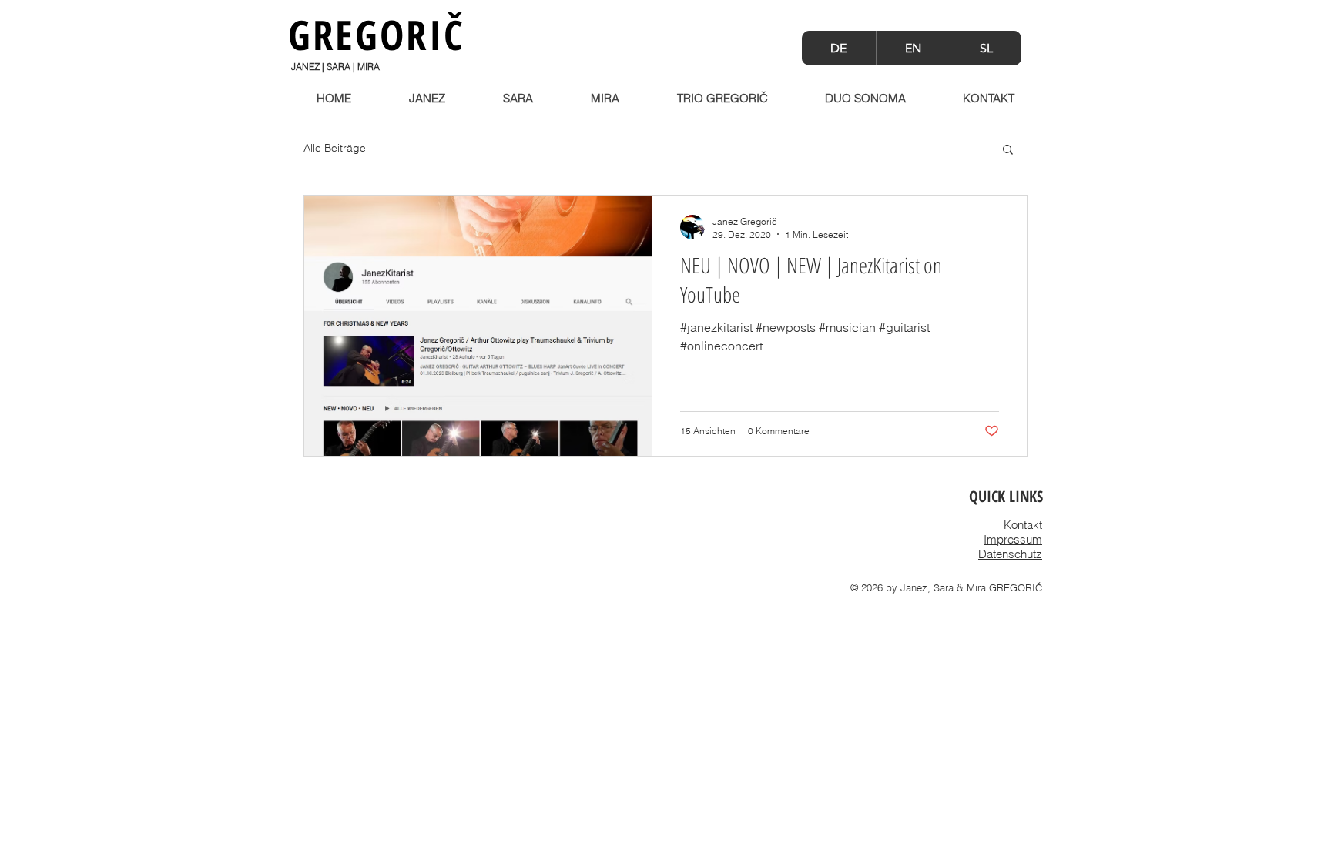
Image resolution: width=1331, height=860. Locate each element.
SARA (338, 66)
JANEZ (305, 66)
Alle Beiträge (334, 148)
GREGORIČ (376, 34)
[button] (1008, 150)
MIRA (368, 66)
